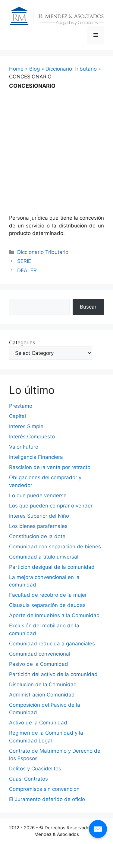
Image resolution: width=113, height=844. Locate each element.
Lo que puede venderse (38, 495)
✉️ (98, 828)
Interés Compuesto (32, 437)
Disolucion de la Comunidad (43, 684)
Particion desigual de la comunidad (52, 567)
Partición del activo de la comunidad (53, 674)
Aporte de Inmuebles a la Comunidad (54, 615)
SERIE (24, 261)
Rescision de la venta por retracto (49, 467)
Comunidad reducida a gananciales (52, 644)
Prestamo (20, 406)
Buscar (88, 307)
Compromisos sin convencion (44, 789)
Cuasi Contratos (28, 779)
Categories (22, 343)
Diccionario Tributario (71, 69)
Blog (34, 69)
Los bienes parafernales (38, 526)
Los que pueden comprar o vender (51, 506)
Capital (17, 416)
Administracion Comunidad (42, 695)
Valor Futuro (23, 447)
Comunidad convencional (39, 654)
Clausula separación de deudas (47, 605)
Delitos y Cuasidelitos (35, 769)
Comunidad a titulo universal (43, 557)
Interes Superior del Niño (39, 516)
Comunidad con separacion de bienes (55, 547)
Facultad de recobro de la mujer (48, 595)
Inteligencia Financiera (36, 457)
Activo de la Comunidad (38, 723)
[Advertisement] (56, 147)
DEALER (27, 270)
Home (16, 69)
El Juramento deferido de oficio (47, 799)
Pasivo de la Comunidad (38, 664)
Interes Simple (26, 426)
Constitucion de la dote (37, 536)
